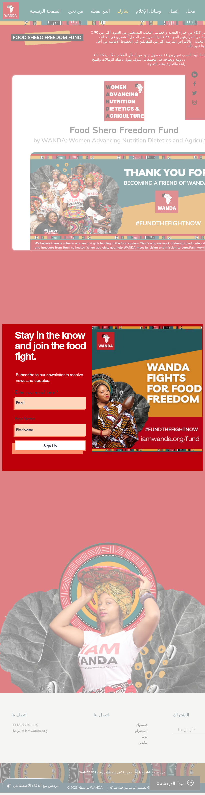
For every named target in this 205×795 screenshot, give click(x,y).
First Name (25, 419)
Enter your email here (35, 392)
